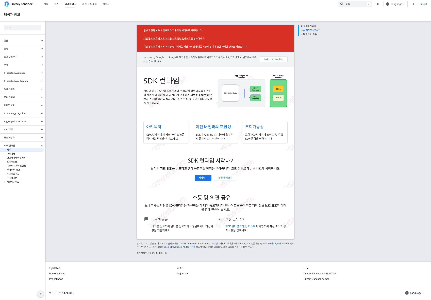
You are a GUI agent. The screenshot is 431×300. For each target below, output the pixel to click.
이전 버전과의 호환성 (213, 126)
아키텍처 (153, 126)
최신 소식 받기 (235, 219)
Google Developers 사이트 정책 (178, 247)
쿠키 (56, 4)
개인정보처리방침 (65, 293)
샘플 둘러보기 (225, 177)
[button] (20, 41)
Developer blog (57, 273)
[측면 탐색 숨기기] (40, 294)
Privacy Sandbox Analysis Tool (320, 273)
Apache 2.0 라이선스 (269, 243)
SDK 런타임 (161, 80)
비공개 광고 (70, 4)
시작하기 (203, 177)
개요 (46, 4)
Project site (183, 273)
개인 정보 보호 (89, 4)
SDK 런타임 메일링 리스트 (241, 226)
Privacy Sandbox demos (316, 279)
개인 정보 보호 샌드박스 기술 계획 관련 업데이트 (167, 38)
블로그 (106, 4)
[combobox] (355, 4)
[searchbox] (22, 27)
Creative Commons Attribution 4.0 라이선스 (199, 243)
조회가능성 (254, 126)
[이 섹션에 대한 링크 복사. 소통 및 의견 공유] (235, 198)
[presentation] (215, 160)
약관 (51, 293)
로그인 (423, 4)
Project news (56, 279)
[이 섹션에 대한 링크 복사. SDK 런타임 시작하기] (239, 161)
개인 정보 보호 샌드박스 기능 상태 (160, 46)
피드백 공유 (160, 219)
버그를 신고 (158, 226)
